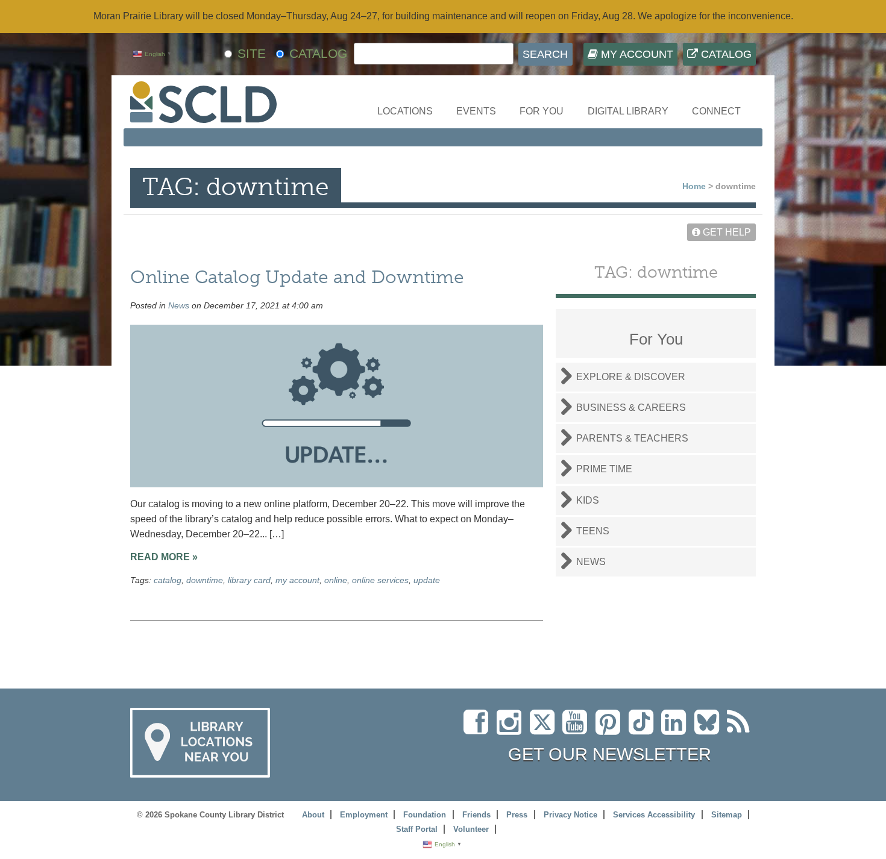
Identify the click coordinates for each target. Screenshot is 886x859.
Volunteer (471, 829)
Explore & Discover (630, 377)
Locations (405, 111)
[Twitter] (546, 729)
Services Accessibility (654, 814)
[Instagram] (512, 729)
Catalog (725, 54)
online (335, 580)
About (313, 814)
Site (251, 53)
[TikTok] (645, 729)
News (178, 305)
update (426, 580)
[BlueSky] (710, 729)
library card (249, 580)
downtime (204, 580)
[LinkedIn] (676, 729)
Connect (716, 111)
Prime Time (604, 469)
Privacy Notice (570, 814)
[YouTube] (577, 729)
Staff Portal (417, 829)
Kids (587, 500)
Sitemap (726, 814)
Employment (364, 814)
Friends (476, 814)
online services (380, 580)
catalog (167, 580)
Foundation (424, 814)
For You (542, 111)
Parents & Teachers (632, 438)
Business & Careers (631, 407)
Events (476, 111)
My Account (635, 54)
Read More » (164, 557)
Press (516, 814)
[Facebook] (478, 729)
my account (297, 580)
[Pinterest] (610, 729)
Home (694, 186)
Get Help (725, 232)
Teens (592, 531)
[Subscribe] (741, 729)
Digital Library (628, 111)
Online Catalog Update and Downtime (297, 277)
